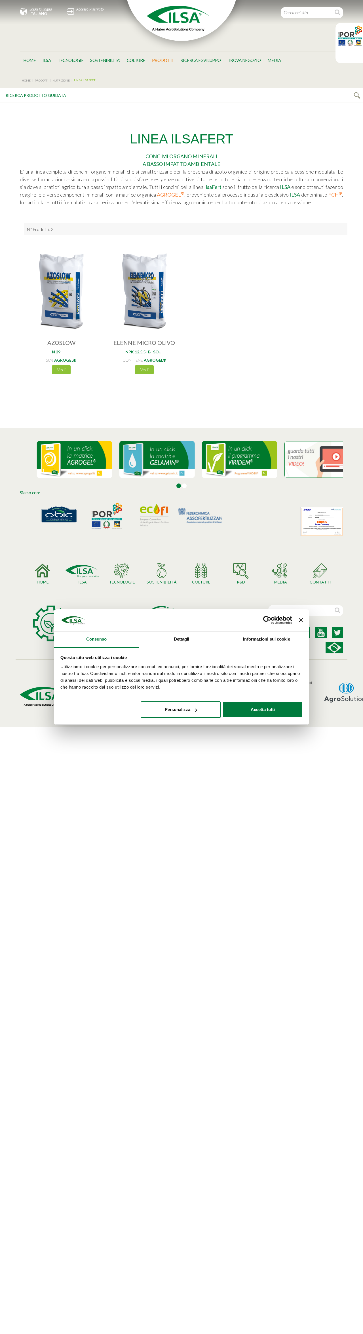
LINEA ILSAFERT (84, 80)
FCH (335, 194)
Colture (136, 60)
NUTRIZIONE (61, 80)
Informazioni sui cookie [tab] (266, 639)
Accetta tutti (263, 709)
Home (29, 60)
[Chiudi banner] (301, 620)
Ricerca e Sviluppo (200, 60)
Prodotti (163, 60)
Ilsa (47, 60)
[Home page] (178, 18)
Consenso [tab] (96, 639)
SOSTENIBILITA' (105, 60)
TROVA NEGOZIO (244, 60)
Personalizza (177, 709)
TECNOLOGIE (70, 60)
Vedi (61, 369)
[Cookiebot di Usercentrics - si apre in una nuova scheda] (267, 620)
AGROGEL (170, 194)
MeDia (274, 60)
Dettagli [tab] (181, 639)
